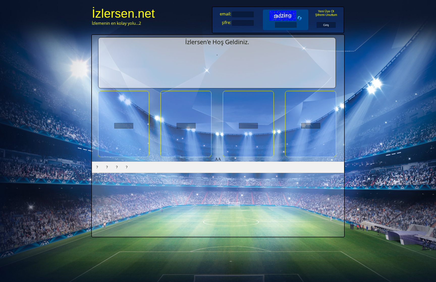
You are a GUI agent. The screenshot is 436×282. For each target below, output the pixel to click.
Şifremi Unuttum (326, 15)
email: (225, 14)
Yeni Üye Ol (326, 11)
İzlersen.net (123, 13)
